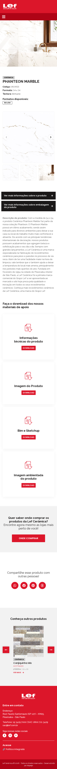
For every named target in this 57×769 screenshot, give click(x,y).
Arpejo (30, 765)
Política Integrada (15, 749)
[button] (3, 16)
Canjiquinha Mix (22, 663)
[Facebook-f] (4, 735)
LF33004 (17, 669)
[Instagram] (10, 735)
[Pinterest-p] (16, 735)
